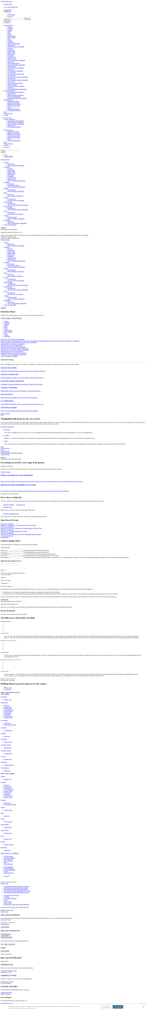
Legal (5, 900)
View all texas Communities (15, 351)
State (2, 570)
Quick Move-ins (8, 864)
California (10, 28)
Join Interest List (20, 504)
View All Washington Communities (16, 89)
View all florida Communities (17, 344)
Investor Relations (9, 868)
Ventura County (11, 58)
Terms (108, 596)
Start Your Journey (5, 318)
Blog (5, 112)
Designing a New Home (13, 104)
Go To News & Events (7, 536)
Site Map (6, 897)
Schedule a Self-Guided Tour (11, 513)
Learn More (85, 235)
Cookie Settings (106, 1006)
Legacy (6, 441)
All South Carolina (6, 750)
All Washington (5, 768)
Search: (3, 150)
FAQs (9, 107)
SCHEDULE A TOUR (7, 981)
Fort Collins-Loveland (13, 63)
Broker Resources (9, 873)
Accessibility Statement (10, 898)
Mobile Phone (65, 557)
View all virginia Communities (18, 353)
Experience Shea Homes (7, 426)
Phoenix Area (11, 45)
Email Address (28, 554)
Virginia (9, 40)
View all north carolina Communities (18, 348)
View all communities (6, 356)
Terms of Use (7, 901)
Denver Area (10, 62)
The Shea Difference (9, 90)
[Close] (3, 228)
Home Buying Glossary (13, 137)
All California (4, 702)
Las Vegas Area (11, 72)
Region (3, 577)
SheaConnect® (11, 93)
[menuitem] (76, 92)
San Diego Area (11, 57)
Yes (2, 944)
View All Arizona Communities (15, 46)
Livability (6, 435)
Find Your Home (8, 25)
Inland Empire (11, 51)
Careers (6, 115)
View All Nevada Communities (15, 74)
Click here (3, 919)
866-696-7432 (8, 4)
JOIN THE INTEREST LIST (9, 971)
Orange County (11, 52)
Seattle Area (10, 87)
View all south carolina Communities (18, 350)
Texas (9, 39)
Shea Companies (8, 867)
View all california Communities (70, 341)
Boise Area (10, 69)
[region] (73, 1007)
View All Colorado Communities (16, 65)
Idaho (8, 33)
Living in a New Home (13, 106)
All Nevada (4, 739)
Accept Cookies (118, 1006)
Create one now (5, 924)
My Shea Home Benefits (14, 96)
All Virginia (4, 762)
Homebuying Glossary (13, 109)
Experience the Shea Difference (15, 92)
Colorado (9, 30)
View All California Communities (16, 60)
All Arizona (4, 697)
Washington (10, 42)
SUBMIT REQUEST (6, 1003)
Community (4, 583)
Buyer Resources (8, 100)
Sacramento (10, 55)
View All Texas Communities (15, 83)
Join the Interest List (6, 934)
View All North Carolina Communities (17, 77)
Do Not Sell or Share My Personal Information (16, 904)
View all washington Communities (16, 354)
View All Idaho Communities (15, 71)
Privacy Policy (8, 903)
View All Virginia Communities (15, 86)
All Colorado (4, 720)
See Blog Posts (5, 537)
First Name (25, 550)
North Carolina (11, 36)
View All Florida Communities (15, 68)
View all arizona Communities (16, 339)
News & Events (8, 113)
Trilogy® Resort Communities (15, 95)
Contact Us (7, 11)
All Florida (4, 727)
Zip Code (30, 555)
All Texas (3, 756)
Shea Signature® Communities (15, 124)
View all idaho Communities (14, 345)
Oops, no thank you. (10, 944)
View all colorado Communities (28, 342)
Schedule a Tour (7, 507)
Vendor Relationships (9, 870)
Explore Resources (6, 472)
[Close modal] (5, 927)
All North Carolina (6, 745)
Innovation (7, 429)
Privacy (114, 596)
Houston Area (11, 81)
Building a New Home (13, 103)
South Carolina (11, 37)
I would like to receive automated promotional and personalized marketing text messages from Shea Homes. (31, 592)
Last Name (25, 552)
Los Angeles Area (9, 710)
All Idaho (3, 733)
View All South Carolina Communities (17, 80)
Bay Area (10, 48)
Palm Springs (11, 54)
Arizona (9, 27)
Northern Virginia (12, 84)
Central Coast (11, 49)
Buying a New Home (13, 101)
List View (8, 689)
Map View (9, 688)
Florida (9, 31)
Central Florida (11, 66)
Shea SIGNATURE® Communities (17, 98)
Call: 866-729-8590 (8, 504)
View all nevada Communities (17, 347)
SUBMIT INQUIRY (6, 992)
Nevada (9, 34)
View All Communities (13, 43)
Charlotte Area (11, 75)
